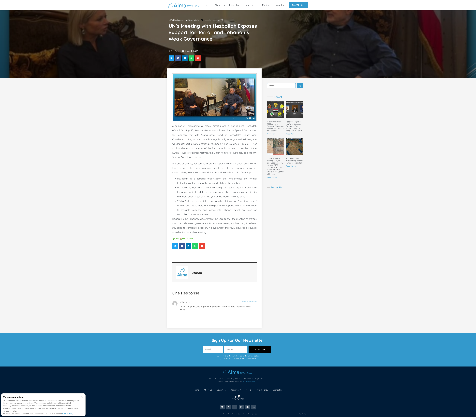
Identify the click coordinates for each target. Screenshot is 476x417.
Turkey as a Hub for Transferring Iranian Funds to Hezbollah (294, 160)
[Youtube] (247, 407)
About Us (220, 4)
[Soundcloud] (253, 407)
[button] (171, 58)
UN (222, 20)
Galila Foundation (249, 381)
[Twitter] (222, 407)
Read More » (272, 134)
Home (207, 4)
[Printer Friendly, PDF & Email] (182, 238)
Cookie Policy (67, 413)
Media (265, 4)
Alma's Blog (187, 20)
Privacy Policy (262, 390)
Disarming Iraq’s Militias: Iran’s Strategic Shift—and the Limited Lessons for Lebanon (275, 126)
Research (250, 4)
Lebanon (217, 20)
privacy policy (253, 356)
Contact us (279, 4)
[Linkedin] (228, 407)
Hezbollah (208, 20)
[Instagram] (241, 407)
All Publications (175, 20)
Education (234, 4)
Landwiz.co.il (303, 414)
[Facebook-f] (234, 407)
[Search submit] (300, 85)
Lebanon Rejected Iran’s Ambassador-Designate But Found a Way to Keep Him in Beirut (294, 126)
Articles (196, 20)
